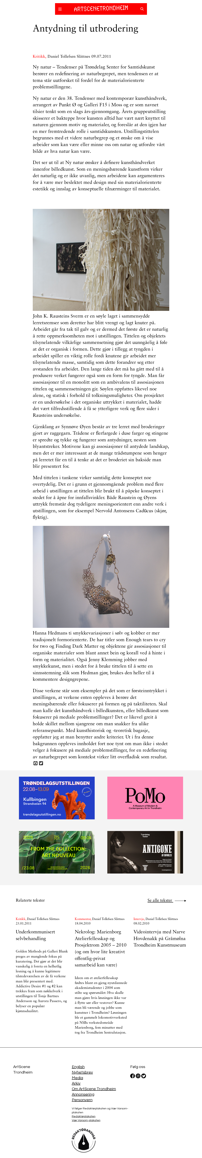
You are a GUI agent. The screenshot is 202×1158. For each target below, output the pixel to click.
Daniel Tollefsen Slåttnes (69, 57)
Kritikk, (40, 57)
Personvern (82, 1100)
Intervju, (140, 919)
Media (77, 1078)
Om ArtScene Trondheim (94, 1089)
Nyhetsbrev (82, 1072)
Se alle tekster (160, 901)
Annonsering (83, 1094)
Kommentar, (83, 919)
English (78, 1067)
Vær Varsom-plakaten (86, 1120)
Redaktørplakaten (83, 1116)
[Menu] (60, 10)
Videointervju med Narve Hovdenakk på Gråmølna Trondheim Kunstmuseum (160, 939)
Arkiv (76, 1083)
